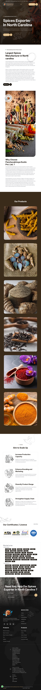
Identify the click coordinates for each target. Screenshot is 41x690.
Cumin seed (23, 630)
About (22, 615)
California (26, 549)
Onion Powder (24, 637)
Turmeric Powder (6, 641)
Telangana (24, 570)
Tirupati (28, 568)
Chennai (15, 566)
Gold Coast (34, 559)
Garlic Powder (24, 635)
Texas (24, 552)
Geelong (8, 561)
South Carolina (25, 559)
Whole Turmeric (6, 630)
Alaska (22, 556)
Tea (3, 637)
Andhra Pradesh (9, 573)
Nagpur (17, 573)
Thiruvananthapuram (25, 565)
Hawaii (26, 550)
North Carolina (30, 557)
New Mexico (16, 554)
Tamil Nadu (8, 568)
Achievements (24, 617)
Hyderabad (15, 565)
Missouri (28, 556)
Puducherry (8, 570)
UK (13, 561)
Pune (7, 572)
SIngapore (13, 550)
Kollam (21, 572)
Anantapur (8, 566)
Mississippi (22, 557)
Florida (29, 554)
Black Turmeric (6, 632)
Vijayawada (16, 570)
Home (22, 613)
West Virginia (16, 559)
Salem (21, 566)
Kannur (33, 565)
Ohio (14, 549)
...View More (35, 524)
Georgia (19, 550)
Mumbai (26, 572)
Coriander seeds (24, 639)
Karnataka (8, 565)
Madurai (30, 570)
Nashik (27, 566)
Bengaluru (21, 568)
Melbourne (8, 554)
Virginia (23, 554)
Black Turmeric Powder (7, 635)
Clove (22, 632)
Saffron (4, 639)
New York (17, 552)
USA (7, 550)
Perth (35, 554)
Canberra (15, 556)
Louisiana (8, 549)
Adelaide (14, 557)
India (32, 566)
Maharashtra (14, 572)
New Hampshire (9, 552)
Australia (30, 552)
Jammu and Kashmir (26, 573)
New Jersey (8, 559)
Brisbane (8, 557)
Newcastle (8, 556)
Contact (22, 621)
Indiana (32, 549)
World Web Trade (26, 688)
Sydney (19, 549)
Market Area (23, 619)
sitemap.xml (23, 623)
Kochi (15, 568)
